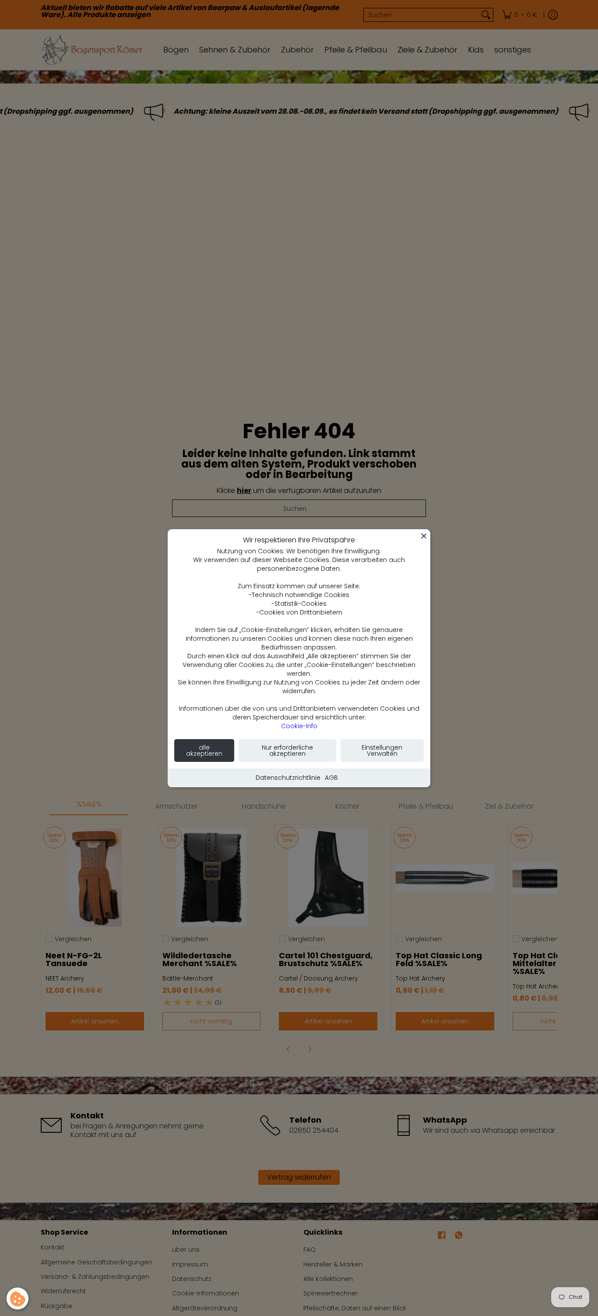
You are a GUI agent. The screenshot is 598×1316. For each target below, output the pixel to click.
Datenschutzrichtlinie (288, 777)
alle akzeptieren (204, 750)
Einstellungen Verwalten (382, 750)
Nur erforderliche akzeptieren (287, 750)
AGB (331, 777)
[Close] (423, 535)
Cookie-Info (299, 726)
